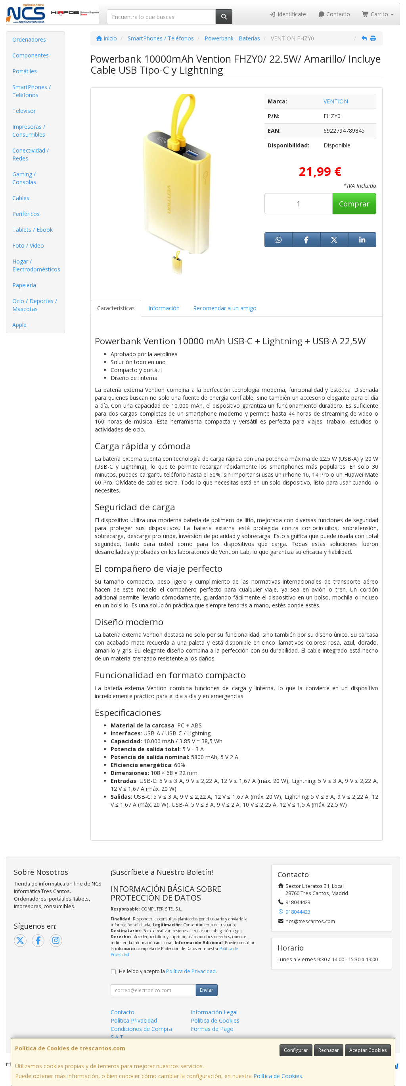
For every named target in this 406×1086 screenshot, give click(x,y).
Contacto (337, 14)
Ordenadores (29, 39)
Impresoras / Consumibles (28, 130)
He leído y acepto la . (168, 971)
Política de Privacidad (191, 971)
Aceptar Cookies (368, 1050)
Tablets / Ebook (32, 229)
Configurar (296, 1050)
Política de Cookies (277, 1076)
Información (164, 308)
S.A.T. (117, 1037)
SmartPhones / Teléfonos (31, 91)
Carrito (379, 14)
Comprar (354, 203)
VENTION (336, 101)
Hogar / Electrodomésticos (36, 265)
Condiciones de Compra (141, 1029)
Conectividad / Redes (30, 154)
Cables (20, 198)
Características (116, 308)
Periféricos (26, 214)
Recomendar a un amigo (225, 308)
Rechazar (328, 1050)
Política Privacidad (134, 1020)
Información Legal (214, 1012)
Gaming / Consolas (24, 178)
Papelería (24, 285)
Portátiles (24, 71)
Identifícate (291, 14)
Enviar (206, 990)
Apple (19, 324)
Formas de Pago (212, 1029)
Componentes (30, 55)
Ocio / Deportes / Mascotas (34, 305)
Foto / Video (28, 245)
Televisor (24, 111)
